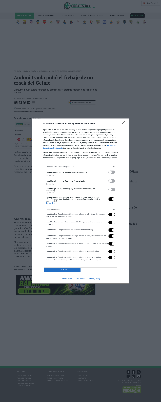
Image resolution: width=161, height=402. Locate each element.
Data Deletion (66, 279)
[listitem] (80, 166)
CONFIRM (62, 270)
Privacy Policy (94, 279)
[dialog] (80, 201)
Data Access (80, 279)
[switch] (111, 172)
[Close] (124, 123)
